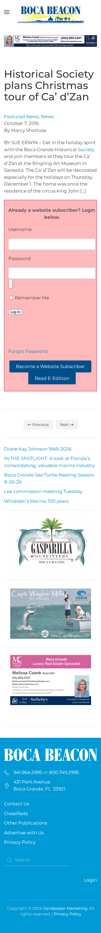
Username (20, 229)
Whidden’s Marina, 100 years (36, 501)
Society (86, 149)
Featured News (21, 116)
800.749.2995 (64, 772)
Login (90, 880)
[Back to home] (50, 12)
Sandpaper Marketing (65, 908)
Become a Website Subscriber (50, 366)
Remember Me (31, 297)
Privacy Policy (20, 842)
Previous (40, 424)
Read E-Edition (52, 378)
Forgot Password (28, 351)
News (47, 116)
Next (64, 424)
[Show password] (10, 284)
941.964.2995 (27, 772)
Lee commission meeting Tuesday (43, 491)
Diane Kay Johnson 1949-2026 (37, 449)
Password (19, 258)
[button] (6, 12)
